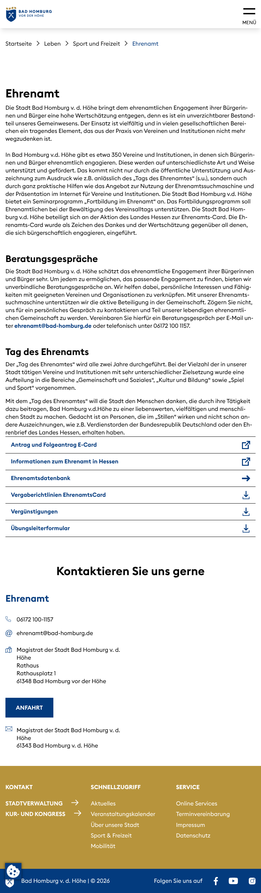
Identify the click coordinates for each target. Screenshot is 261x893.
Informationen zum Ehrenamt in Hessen (64, 461)
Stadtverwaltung (34, 803)
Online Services (197, 803)
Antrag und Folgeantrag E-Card (54, 444)
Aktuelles (103, 803)
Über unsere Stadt (115, 825)
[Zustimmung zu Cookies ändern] (13, 871)
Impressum (190, 825)
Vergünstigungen (34, 511)
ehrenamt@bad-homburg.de (52, 325)
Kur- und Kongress (35, 814)
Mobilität (103, 846)
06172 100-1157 (35, 619)
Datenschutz (193, 835)
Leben (52, 43)
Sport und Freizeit (96, 43)
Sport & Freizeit (111, 835)
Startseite (18, 43)
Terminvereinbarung (203, 814)
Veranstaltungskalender (123, 814)
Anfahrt (29, 707)
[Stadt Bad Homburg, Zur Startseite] (29, 14)
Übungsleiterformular (40, 528)
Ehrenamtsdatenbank (40, 478)
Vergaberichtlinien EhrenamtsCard (58, 494)
